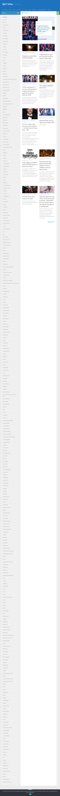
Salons (4, 676)
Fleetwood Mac (6, 291)
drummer (5, 247)
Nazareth (5, 537)
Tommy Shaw (5, 744)
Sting (4, 695)
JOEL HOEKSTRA (6, 398)
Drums (4, 250)
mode (4, 502)
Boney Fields (5, 122)
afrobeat (5, 33)
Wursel (4, 776)
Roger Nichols (5, 665)
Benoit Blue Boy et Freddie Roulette (9, 79)
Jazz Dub (5, 381)
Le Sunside (5, 455)
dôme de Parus (6, 239)
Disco (4, 226)
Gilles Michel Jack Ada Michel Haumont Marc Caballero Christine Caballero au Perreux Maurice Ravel (45, 165)
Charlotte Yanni (6, 166)
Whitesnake (5, 768)
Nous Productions (6, 548)
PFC (4, 578)
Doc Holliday (5, 237)
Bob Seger (5, 120)
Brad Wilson (5, 125)
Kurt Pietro (5, 415)
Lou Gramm (5, 480)
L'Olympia (5, 417)
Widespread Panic (6, 771)
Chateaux (5, 169)
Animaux (5, 46)
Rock (30, 9)
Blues (26, 9)
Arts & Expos (4, 9)
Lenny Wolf (5, 464)
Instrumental (5, 367)
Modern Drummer (6, 507)
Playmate (5, 583)
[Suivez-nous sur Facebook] (18, 13)
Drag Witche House (6, 242)
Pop (4, 589)
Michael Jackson (6, 496)
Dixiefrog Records (6, 228)
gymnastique (5, 334)
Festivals (5, 277)
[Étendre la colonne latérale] (57, 13)
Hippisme (5, 356)
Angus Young (5, 41)
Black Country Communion (8, 103)
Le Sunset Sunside (6, 453)
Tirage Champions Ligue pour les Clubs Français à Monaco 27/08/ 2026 (43, 29)
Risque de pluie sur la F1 (7, 638)
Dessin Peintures (6, 223)
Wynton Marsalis (6, 779)
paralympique (5, 564)
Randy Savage (5, 610)
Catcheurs (5, 152)
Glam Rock (5, 315)
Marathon (5, 491)
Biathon (4, 95)
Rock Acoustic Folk (47, 158)
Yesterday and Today (7, 782)
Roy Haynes (5, 667)
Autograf (5, 63)
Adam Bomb (5, 30)
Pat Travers (5, 567)
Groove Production (6, 332)
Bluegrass (5, 109)
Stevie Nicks (5, 692)
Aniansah (5, 44)
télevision (5, 716)
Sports (10, 9)
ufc (4, 757)
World (4, 773)
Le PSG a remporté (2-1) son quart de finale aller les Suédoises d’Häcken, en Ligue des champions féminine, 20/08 (29, 91)
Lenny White (5, 461)
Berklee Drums (6, 82)
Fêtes (4, 286)
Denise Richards (6, 220)
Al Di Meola (5, 35)
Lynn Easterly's (6, 485)
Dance (4, 209)
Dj (3, 231)
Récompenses (6, 616)
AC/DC (4, 22)
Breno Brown (5, 128)
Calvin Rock (5, 133)
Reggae (4, 619)
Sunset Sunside (6, 705)
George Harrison (6, 310)
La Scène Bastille (6, 428)
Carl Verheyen (5, 141)
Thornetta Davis (6, 730)
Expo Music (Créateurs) (7, 272)
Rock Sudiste (5, 659)
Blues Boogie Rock (42, 9)
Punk (4, 599)
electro (4, 261)
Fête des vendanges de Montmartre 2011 (11, 283)
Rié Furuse (5, 632)
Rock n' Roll (5, 654)
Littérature (5, 474)
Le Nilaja (4, 445)
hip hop (4, 353)
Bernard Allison (6, 84)
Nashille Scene (6, 532)
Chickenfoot (5, 171)
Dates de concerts (6, 215)
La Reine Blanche (6, 426)
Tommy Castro (6, 741)
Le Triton (5, 458)
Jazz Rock (5, 386)
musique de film (6, 523)
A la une (38, 23)
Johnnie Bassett (6, 404)
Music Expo (5, 515)
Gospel (4, 321)
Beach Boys (5, 76)
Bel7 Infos (7, 4)
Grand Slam (5, 324)
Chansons (5, 160)
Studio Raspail (5, 700)
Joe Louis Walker (6, 392)
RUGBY (4, 670)
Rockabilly (5, 662)
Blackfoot (5, 106)
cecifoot (4, 158)
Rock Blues (5, 648)
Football (28, 83)
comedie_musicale (6, 188)
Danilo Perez (5, 212)
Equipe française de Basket (8, 266)
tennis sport (5, 725)
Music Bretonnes (6, 513)
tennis (4, 719)
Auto (4, 60)
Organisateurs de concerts (8, 561)
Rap (27, 160)
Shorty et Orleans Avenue (8, 678)
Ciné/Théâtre (33, 120)
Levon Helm (5, 466)
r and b (4, 602)
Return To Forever (6, 629)
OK (30, 794)
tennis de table (6, 722)
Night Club (5, 540)
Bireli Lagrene (5, 98)
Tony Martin (5, 746)
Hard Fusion (5, 343)
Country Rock (5, 201)
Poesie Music (5, 586)
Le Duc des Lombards (7, 434)
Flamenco (5, 288)
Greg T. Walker (6, 326)
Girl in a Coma (5, 313)
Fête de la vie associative (7, 280)
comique (5, 190)
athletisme (5, 54)
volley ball (5, 763)
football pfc (5, 296)
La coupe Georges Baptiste (8, 420)
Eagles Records (6, 256)
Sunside (4, 708)
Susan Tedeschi (6, 711)
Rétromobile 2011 (6, 627)
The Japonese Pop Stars (7, 727)
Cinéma (4, 177)
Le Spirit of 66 (5, 447)
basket (4, 71)
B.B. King (5, 68)
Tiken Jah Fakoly (6, 735)
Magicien (5, 488)
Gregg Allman (5, 329)
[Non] (58, 792)
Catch (4, 150)
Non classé (5, 542)
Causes (4, 155)
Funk (4, 299)
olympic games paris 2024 (8, 553)
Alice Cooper (5, 38)
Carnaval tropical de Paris (7, 147)
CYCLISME (5, 207)
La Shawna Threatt (6, 431)
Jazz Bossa (5, 378)
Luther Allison (5, 483)
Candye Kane (5, 139)
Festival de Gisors (6, 275)
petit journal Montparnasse (8, 575)
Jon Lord (4, 407)
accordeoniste (5, 25)
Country (28, 194)
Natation (5, 534)
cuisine (44, 194)
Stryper (4, 697)
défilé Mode (5, 218)
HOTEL (4, 359)
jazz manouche (6, 383)
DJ (3, 234)
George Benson (6, 307)
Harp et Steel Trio (6, 348)
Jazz (22, 9)
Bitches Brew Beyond (7, 101)
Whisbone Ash (6, 765)
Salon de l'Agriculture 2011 (8, 673)
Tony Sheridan (6, 749)
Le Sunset (5, 450)
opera (4, 556)
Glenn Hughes (6, 318)
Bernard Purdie (6, 87)
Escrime (4, 269)
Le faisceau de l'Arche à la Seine (9, 436)
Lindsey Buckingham (7, 469)
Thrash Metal (5, 733)
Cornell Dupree (6, 196)
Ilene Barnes (5, 362)
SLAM (4, 684)
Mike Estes (5, 499)
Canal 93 (4, 136)
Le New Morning (6, 442)
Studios (4, 703)
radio (4, 608)
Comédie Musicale (6, 185)
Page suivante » (51, 221)
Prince (4, 591)
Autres (4, 65)
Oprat (4, 559)
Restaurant (5, 624)
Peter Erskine (5, 572)
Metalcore (5, 493)
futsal (4, 302)
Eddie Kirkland (5, 258)
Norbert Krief (5, 545)
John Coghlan (5, 401)
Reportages (5, 621)
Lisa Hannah (5, 472)
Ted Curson (5, 714)
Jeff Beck (5, 389)
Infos (14, 9)
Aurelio (4, 57)
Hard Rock (49, 9)
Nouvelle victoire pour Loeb (8, 551)
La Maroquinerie (6, 423)
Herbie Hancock (6, 351)
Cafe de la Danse (6, 131)
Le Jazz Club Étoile (6, 439)
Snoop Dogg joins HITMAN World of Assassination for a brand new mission (30, 164)
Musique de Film (6, 526)
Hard (4, 340)
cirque (4, 180)
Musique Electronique (7, 529)
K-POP (4, 412)
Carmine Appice (6, 144)
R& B (4, 605)
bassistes (5, 74)
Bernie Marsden (6, 90)
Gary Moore (5, 305)
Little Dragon (5, 477)
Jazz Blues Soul (6, 375)
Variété (4, 760)
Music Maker (5, 518)
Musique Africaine (6, 521)
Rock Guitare (5, 651)
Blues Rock (34, 9)
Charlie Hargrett (6, 163)
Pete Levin (5, 570)
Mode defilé (5, 504)
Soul (4, 686)
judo (4, 409)
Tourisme (5, 752)
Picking (4, 580)
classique (5, 182)
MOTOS (4, 510)
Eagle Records (6, 253)
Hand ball (5, 337)
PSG (31, 83)
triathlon (4, 754)
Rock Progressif (6, 657)
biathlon (4, 93)
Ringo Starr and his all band (8, 635)
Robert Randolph (6, 640)
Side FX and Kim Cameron (8, 681)
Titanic (4, 738)
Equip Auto (5, 264)
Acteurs (28, 120)
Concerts (18, 9)
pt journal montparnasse (7, 597)
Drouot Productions (7, 245)
